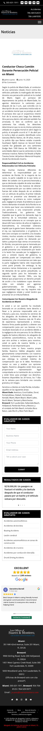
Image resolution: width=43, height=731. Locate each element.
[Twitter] (22, 2)
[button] (3, 492)
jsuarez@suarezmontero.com (24, 692)
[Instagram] (30, 2)
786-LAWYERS (34, 16)
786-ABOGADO (34, 13)
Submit (21, 469)
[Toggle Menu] (39, 22)
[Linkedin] (34, 2)
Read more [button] (11, 608)
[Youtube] (37, 2)
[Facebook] (26, 2)
